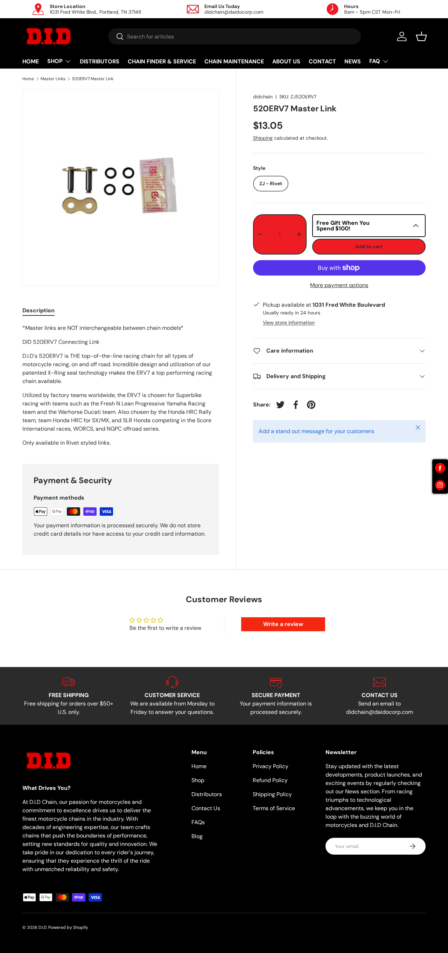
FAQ (374, 61)
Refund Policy (270, 780)
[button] (421, 36)
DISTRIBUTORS (99, 61)
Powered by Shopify (68, 927)
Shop (197, 780)
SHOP (55, 61)
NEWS (352, 61)
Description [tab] (38, 310)
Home (28, 79)
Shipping (263, 137)
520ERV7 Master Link (92, 79)
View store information (289, 322)
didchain (263, 96)
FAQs (198, 822)
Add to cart (369, 246)
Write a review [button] (283, 624)
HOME (30, 61)
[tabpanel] (120, 385)
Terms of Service (274, 808)
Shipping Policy (272, 794)
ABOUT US (286, 61)
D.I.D (42, 927)
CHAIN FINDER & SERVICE (162, 61)
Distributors (206, 794)
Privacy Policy (270, 766)
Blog (197, 836)
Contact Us (205, 808)
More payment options (339, 285)
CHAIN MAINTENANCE (234, 61)
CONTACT (322, 61)
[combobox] (234, 36)
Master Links (53, 79)
